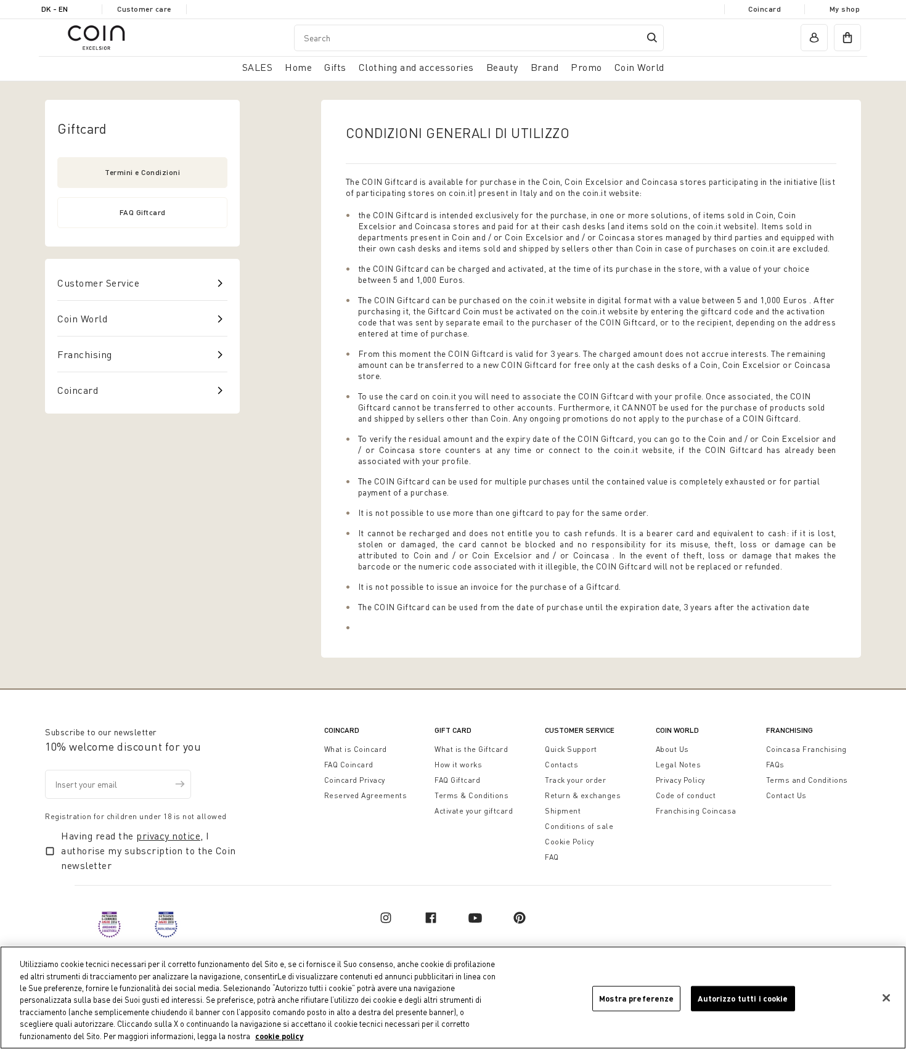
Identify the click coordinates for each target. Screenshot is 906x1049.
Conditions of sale (579, 826)
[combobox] (479, 38)
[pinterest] (519, 917)
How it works (458, 764)
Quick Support (571, 749)
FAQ (552, 857)
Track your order (575, 780)
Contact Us (786, 795)
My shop (845, 9)
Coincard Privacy (354, 780)
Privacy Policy (680, 780)
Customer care (144, 9)
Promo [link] (586, 67)
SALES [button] (257, 67)
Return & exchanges (583, 795)
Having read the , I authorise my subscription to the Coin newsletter (148, 850)
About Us (672, 749)
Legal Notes (678, 764)
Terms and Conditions (807, 780)
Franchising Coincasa (696, 810)
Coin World (82, 318)
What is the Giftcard (471, 749)
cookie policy (279, 1036)
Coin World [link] (639, 67)
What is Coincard (355, 749)
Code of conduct (686, 795)
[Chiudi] (886, 997)
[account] (814, 37)
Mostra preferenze (636, 998)
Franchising (84, 354)
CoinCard (341, 730)
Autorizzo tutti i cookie (743, 998)
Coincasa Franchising (806, 749)
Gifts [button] (335, 67)
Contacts (561, 764)
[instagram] (385, 917)
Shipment (563, 810)
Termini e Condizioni (142, 172)
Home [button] (298, 67)
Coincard (764, 9)
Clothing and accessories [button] (416, 67)
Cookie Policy (569, 841)
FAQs (775, 764)
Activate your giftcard (474, 810)
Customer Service (98, 283)
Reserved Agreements (365, 795)
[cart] (847, 37)
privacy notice (168, 836)
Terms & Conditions (471, 795)
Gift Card (453, 730)
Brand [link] (545, 67)
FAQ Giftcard (143, 212)
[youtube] (475, 917)
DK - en (54, 9)
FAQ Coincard (348, 764)
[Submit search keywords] (652, 37)
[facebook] (430, 917)
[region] (453, 997)
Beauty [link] (502, 67)
